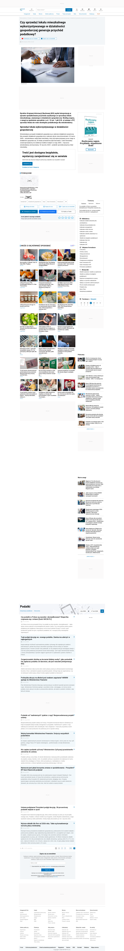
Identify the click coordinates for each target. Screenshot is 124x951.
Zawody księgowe (24, 919)
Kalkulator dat (83, 242)
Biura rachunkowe (80, 910)
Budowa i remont (94, 917)
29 (97, 303)
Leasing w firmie (65, 919)
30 (100, 303)
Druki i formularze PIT (85, 262)
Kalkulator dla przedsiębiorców (87, 225)
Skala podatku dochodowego (82, 938)
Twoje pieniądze (67, 14)
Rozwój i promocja (24, 935)
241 (71, 848)
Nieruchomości (83, 14)
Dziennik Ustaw (51, 929)
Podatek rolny (83, 287)
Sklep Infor (50, 921)
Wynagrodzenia (84, 256)
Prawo (58, 14)
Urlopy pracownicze (85, 253)
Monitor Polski (51, 931)
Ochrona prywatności (31, 947)
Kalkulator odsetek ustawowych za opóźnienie (88, 234)
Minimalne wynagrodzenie (82, 931)
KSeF (98, 14)
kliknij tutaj (56, 876)
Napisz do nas (49, 206)
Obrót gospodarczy (24, 916)
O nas (21, 947)
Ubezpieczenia (37, 916)
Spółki (63, 914)
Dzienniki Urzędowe (52, 933)
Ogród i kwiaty (93, 919)
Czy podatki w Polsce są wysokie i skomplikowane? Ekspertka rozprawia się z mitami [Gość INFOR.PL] (90, 207)
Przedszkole (37, 929)
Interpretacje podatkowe (38, 18)
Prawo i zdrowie (51, 922)
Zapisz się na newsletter (68, 206)
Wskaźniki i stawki (80, 927)
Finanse (92, 916)
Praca (49, 919)
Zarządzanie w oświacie (39, 936)
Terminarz (85, 299)
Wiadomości (93, 912)
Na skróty (92, 927)
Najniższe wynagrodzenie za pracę (89, 278)
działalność (24, 201)
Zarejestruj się (27, 163)
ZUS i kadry (22, 917)
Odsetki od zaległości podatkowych (89, 238)
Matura (35, 938)
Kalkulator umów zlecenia (86, 229)
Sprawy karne (51, 914)
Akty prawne (51, 927)
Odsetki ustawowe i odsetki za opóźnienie (90, 271)
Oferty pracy (93, 940)
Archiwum (92, 931)
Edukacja (91, 14)
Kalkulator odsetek (66, 935)
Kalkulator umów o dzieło (86, 231)
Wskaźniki (85, 270)
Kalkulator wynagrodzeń (86, 227)
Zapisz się (47, 870)
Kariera (68, 947)
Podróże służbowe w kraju (82, 929)
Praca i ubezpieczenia (67, 916)
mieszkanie (60, 201)
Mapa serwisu (95, 947)
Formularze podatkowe (85, 266)
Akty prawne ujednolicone (54, 936)
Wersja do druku (30, 206)
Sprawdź (91, 149)
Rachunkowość (84, 258)
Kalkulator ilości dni (85, 240)
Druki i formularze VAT (85, 264)
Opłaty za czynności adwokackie (88, 280)
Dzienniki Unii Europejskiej (54, 935)
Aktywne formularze (89, 247)
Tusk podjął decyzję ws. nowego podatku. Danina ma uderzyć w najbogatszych (89, 211)
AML (77, 921)
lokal (44, 201)
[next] (74, 848)
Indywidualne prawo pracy (40, 912)
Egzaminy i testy (37, 935)
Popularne (83, 203)
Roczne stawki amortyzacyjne (87, 284)
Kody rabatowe (93, 933)
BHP (35, 919)
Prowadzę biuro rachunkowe (82, 914)
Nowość (90, 139)
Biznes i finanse (65, 912)
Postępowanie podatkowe (86, 260)
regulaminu (47, 866)
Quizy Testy (83, 289)
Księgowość (27, 14)
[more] (66, 201)
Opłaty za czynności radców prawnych (89, 282)
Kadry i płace (23, 936)
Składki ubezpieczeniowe (81, 933)
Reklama (86, 947)
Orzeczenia (37, 610)
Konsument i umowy (52, 916)
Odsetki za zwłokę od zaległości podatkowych (88, 275)
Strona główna (23, 18)
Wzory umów (93, 935)
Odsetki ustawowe (80, 936)
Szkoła (35, 931)
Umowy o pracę (84, 251)
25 (84, 303)
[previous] (56, 848)
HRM (35, 921)
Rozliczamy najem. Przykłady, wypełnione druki (91, 143)
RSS (74, 947)
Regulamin (61, 947)
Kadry (34, 14)
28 (94, 303)
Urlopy (35, 917)
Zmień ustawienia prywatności (47, 947)
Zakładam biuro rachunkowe (82, 912)
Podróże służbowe (80, 935)
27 (90, 303)
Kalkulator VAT (83, 244)
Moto (75, 14)
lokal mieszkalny (51, 201)
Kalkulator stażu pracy (67, 936)
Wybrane (98, 203)
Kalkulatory (85, 219)
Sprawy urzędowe (52, 917)
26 (87, 303)
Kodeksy (50, 938)
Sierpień (93, 299)
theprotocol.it (93, 938)
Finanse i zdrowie (66, 921)
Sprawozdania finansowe (81, 919)
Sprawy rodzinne (52, 912)
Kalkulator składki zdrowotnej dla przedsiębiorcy (88, 222)
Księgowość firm (24, 910)
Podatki (29, 18)
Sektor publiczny (49, 14)
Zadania (22, 933)
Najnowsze (91, 203)
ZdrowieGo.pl (93, 929)
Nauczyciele (36, 933)
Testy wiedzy (37, 941)
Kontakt (79, 947)
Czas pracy (82, 249)
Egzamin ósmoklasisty (39, 940)
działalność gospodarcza (34, 201)
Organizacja (22, 929)
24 (81, 303)
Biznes (40, 14)
